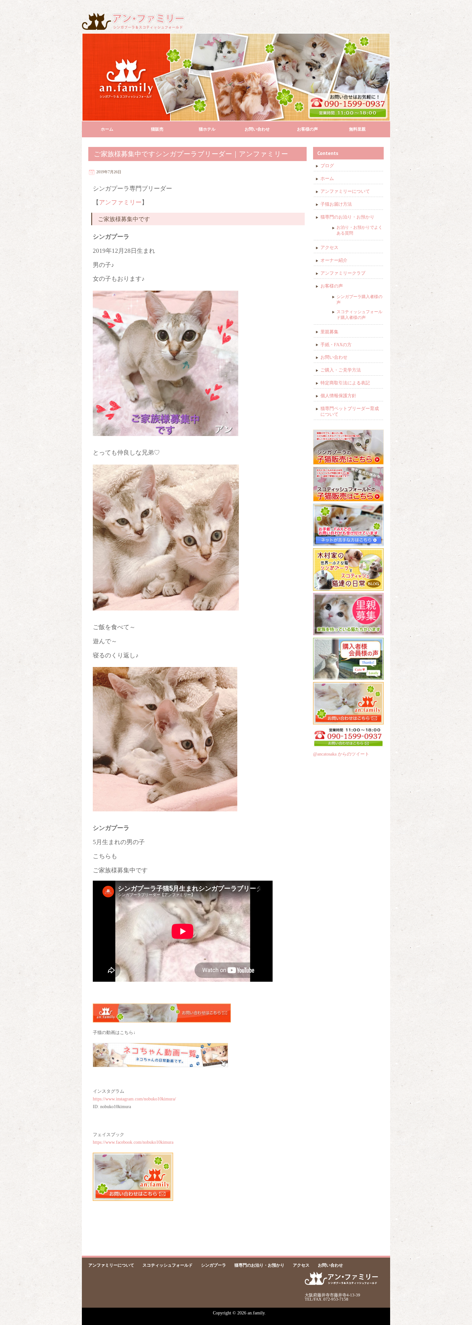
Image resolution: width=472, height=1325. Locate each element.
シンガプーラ (213, 1265)
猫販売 (157, 129)
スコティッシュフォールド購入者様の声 (359, 314)
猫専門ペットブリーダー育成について (349, 411)
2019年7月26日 (108, 172)
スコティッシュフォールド (168, 1265)
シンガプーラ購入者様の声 (359, 299)
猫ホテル (207, 129)
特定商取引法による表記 (345, 382)
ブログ (327, 165)
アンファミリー (120, 202)
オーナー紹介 (333, 260)
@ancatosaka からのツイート (341, 754)
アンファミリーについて (345, 191)
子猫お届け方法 (336, 204)
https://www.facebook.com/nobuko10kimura (133, 1142)
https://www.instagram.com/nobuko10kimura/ (134, 1099)
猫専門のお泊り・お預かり (347, 217)
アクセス (329, 247)
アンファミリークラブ (342, 273)
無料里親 (357, 129)
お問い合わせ (257, 129)
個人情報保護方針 (338, 395)
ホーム (107, 129)
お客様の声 (307, 129)
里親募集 (329, 331)
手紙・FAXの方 (336, 344)
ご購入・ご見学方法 (340, 370)
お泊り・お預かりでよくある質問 (359, 230)
